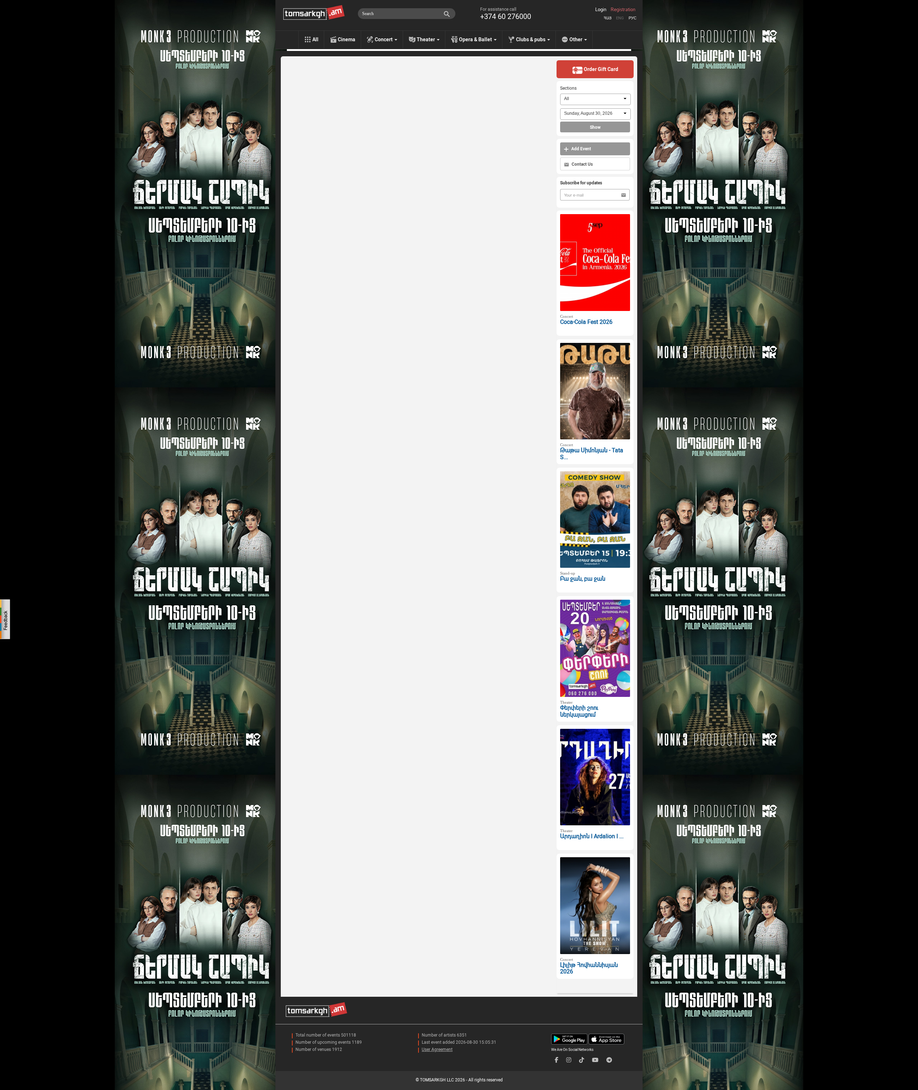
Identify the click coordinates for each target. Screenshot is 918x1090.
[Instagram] (568, 1060)
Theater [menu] (426, 39)
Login (600, 10)
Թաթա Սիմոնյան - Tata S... (591, 454)
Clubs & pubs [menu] (531, 39)
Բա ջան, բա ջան (582, 578)
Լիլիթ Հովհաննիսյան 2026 (589, 968)
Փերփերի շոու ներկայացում (579, 711)
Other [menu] (576, 39)
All (315, 39)
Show (595, 127)
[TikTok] (581, 1060)
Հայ (607, 18)
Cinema (346, 39)
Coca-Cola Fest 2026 (586, 321)
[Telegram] (609, 1060)
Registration (623, 10)
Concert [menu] (384, 39)
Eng (620, 18)
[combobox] (595, 99)
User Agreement (437, 1049)
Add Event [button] (580, 148)
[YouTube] (595, 1060)
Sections (568, 88)
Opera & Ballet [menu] (476, 39)
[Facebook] (556, 1060)
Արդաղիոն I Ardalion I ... (592, 836)
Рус (633, 18)
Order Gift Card (600, 69)
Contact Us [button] (582, 164)
